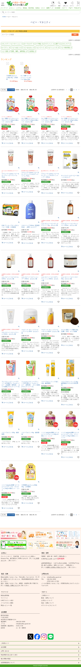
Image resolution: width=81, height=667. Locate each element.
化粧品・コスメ (40, 8)
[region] (40, 8)
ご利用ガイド (45, 595)
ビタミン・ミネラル (15, 8)
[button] (66, 89)
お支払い (4, 553)
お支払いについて (46, 600)
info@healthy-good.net (54, 577)
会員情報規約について (8, 662)
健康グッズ (49, 8)
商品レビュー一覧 (6, 605)
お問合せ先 (45, 574)
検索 (75, 34)
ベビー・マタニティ (75, 8)
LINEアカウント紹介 (7, 600)
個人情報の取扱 (5, 658)
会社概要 (4, 612)
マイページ (4, 592)
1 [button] (69, 89)
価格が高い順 (33, 89)
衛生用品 (31, 8)
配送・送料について (47, 598)
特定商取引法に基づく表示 (9, 655)
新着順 (17, 89)
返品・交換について (12, 585)
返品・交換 (4, 574)
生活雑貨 (57, 8)
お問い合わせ (5, 651)
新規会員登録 (5, 595)
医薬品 (25, 8)
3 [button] (73, 89)
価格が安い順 (24, 89)
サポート (44, 592)
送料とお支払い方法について (56, 567)
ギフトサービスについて (49, 605)
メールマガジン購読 (7, 603)
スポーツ (64, 8)
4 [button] (76, 89)
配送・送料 (45, 553)
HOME (4, 16)
